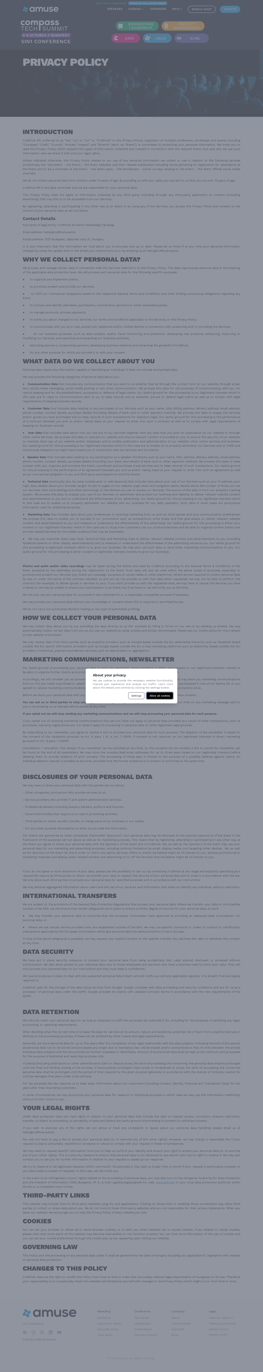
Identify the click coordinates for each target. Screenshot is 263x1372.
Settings (136, 695)
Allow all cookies (160, 695)
